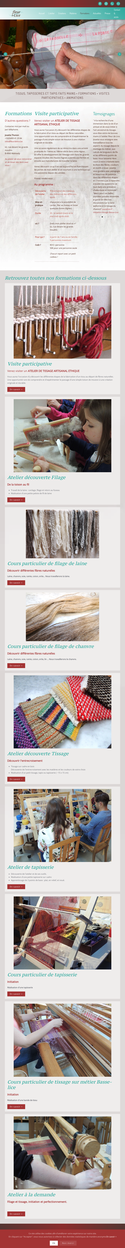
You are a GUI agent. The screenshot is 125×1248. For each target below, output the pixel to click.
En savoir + (16, 389)
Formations (84, 13)
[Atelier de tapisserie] (62, 825)
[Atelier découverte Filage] (62, 435)
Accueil (42, 13)
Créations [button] (62, 13)
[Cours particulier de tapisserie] (62, 932)
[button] (5, 54)
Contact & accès (117, 13)
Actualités (97, 13)
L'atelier (51, 13)
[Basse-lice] (62, 1040)
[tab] (99, 216)
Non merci (68, 1243)
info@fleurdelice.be (14, 141)
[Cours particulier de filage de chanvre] (62, 616)
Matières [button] (73, 13)
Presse (107, 13)
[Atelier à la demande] (62, 1152)
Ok (53, 1243)
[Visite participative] (62, 322)
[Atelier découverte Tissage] (62, 711)
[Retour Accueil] (22, 13)
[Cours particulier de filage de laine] (62, 534)
